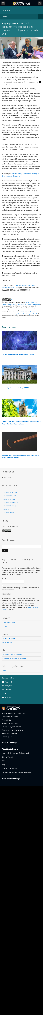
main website (20, 312)
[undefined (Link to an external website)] (7, 299)
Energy (4, 626)
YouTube (8, 697)
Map (3, 765)
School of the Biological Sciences (14, 658)
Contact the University (10, 717)
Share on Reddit (9, 499)
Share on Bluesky (10, 506)
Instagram (8, 686)
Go (4, 551)
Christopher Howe (8, 638)
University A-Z (7, 737)
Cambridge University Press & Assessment (17, 772)
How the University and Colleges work (15, 753)
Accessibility (6, 720)
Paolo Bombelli (7, 642)
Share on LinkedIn (10, 496)
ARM (4, 670)
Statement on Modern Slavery (12, 730)
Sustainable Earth (8, 622)
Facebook (8, 682)
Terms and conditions (9, 733)
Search (40, 3)
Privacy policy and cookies (11, 727)
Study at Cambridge (9, 742)
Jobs (3, 761)
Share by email (9, 512)
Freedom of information (10, 723)
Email (4, 578)
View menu (3, 3)
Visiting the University (9, 768)
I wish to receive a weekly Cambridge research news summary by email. (20, 589)
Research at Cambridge (11, 778)
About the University (10, 749)
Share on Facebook (11, 492)
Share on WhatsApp (11, 502)
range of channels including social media (26, 314)
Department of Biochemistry (12, 654)
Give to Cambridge (8, 757)
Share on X (8, 509)
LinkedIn (8, 690)
